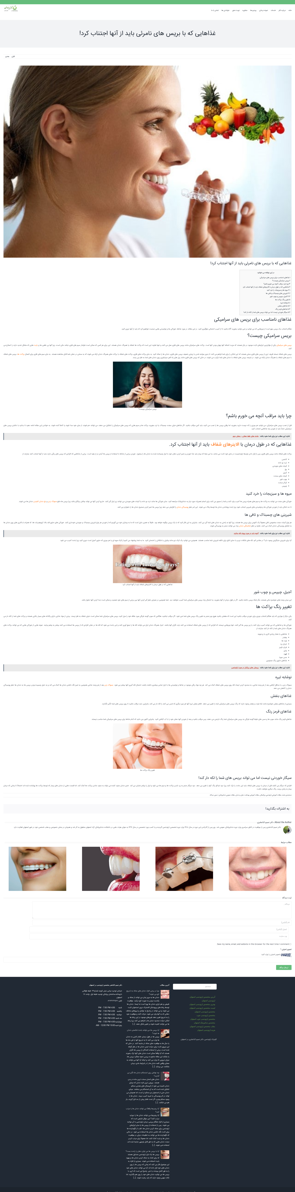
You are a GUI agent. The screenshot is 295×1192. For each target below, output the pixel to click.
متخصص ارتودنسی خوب (205, 1015)
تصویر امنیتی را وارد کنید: (270, 954)
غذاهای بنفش (284, 306)
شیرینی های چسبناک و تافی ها (278, 293)
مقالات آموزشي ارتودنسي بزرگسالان (270, 795)
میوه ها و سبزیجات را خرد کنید (278, 290)
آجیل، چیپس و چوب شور (280, 296)
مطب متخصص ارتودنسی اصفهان (202, 1026)
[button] (207, 10)
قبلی (13, 56)
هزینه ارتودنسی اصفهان (206, 1030)
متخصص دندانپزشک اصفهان (204, 1023)
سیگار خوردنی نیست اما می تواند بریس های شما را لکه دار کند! (266, 312)
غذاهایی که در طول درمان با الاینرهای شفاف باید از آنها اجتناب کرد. (266, 287)
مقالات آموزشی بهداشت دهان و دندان (247, 795)
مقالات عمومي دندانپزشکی (227, 795)
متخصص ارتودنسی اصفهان (205, 1012)
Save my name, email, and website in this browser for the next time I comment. (253, 944)
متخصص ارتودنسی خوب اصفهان (202, 1019)
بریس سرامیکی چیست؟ (281, 280)
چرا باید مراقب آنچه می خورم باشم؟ (277, 284)
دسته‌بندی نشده (287, 795)
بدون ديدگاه (213, 795)
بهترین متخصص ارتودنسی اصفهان (202, 1004)
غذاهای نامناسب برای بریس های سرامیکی (275, 277)
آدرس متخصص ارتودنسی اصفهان (202, 997)
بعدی (7, 56)
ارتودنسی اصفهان (208, 1001)
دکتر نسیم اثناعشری (265, 822)
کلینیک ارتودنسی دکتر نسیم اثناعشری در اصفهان (199, 1039)
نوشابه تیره (285, 302)
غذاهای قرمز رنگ (282, 309)
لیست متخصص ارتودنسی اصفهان (202, 1008)
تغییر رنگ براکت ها (282, 299)
